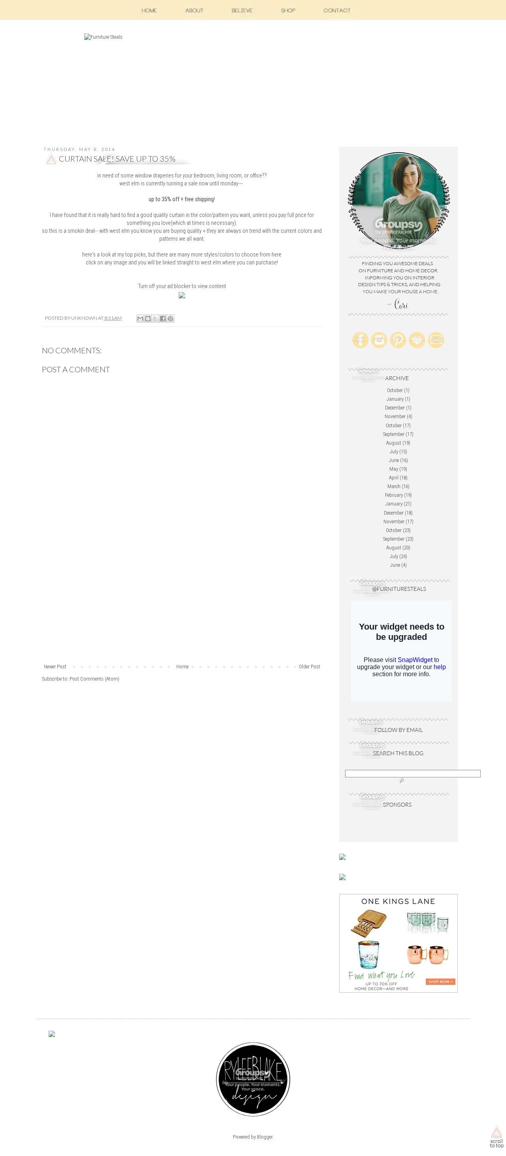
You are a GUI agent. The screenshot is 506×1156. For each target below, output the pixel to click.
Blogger (264, 1137)
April (393, 478)
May (393, 469)
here (276, 254)
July (394, 451)
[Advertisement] (182, 603)
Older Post (309, 666)
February (394, 495)
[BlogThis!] (148, 318)
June (394, 460)
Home (182, 666)
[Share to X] (155, 318)
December (395, 408)
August (393, 443)
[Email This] (140, 318)
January (395, 399)
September (393, 434)
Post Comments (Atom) (94, 679)
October (395, 390)
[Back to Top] (496, 1138)
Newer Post (55, 666)
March (393, 486)
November (395, 416)
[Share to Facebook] (163, 318)
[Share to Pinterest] (170, 318)
